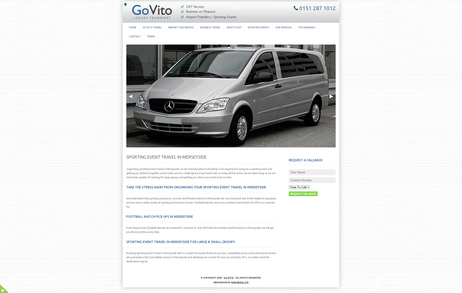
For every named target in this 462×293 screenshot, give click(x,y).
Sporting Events (258, 27)
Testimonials (306, 27)
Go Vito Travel (152, 27)
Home (132, 27)
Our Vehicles (283, 27)
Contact (135, 36)
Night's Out (234, 27)
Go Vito (229, 278)
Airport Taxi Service (181, 27)
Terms (151, 36)
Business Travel (210, 27)
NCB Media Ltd (240, 282)
